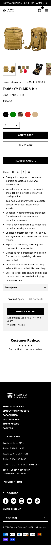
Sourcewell (17, 82)
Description (11, 287)
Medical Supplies (13, 406)
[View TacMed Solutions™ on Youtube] (29, 501)
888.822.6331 (18, 448)
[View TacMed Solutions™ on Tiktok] (37, 501)
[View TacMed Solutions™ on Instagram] (21, 501)
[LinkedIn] (18, 172)
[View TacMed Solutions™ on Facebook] (5, 501)
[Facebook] (13, 172)
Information (12, 481)
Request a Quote (25, 160)
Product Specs (16, 299)
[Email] (29, 172)
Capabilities (10, 415)
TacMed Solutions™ (18, 527)
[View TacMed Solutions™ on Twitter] (13, 501)
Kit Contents (36, 299)
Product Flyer (25, 311)
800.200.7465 (19, 459)
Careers (8, 428)
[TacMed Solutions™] (8, 10)
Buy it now (26, 145)
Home (6, 82)
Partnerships (11, 419)
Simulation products (16, 411)
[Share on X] (23, 172)
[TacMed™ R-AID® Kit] (9, 69)
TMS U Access (11, 424)
